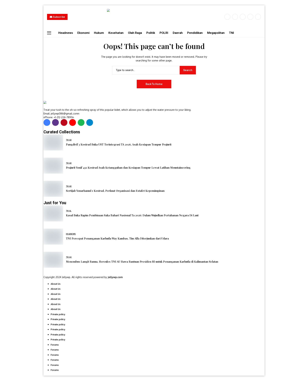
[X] (235, 17)
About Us (55, 284)
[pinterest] (250, 17)
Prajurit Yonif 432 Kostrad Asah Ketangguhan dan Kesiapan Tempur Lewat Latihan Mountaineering (128, 167)
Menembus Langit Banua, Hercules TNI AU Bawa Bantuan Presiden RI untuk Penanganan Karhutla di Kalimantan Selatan (142, 261)
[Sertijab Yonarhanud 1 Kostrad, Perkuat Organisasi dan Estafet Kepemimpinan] (53, 189)
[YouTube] (258, 17)
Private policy (58, 314)
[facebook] (227, 17)
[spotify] (81, 122)
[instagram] (243, 17)
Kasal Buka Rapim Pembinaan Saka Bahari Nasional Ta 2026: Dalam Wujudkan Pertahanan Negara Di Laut (132, 215)
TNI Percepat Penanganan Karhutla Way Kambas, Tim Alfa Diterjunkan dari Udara (117, 238)
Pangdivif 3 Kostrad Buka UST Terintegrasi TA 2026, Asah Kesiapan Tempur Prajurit (118, 144)
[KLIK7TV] (62, 104)
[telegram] (89, 122)
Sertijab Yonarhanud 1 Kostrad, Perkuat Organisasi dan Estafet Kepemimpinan (115, 190)
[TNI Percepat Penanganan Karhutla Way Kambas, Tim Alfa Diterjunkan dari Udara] (53, 237)
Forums (55, 344)
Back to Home (154, 84)
